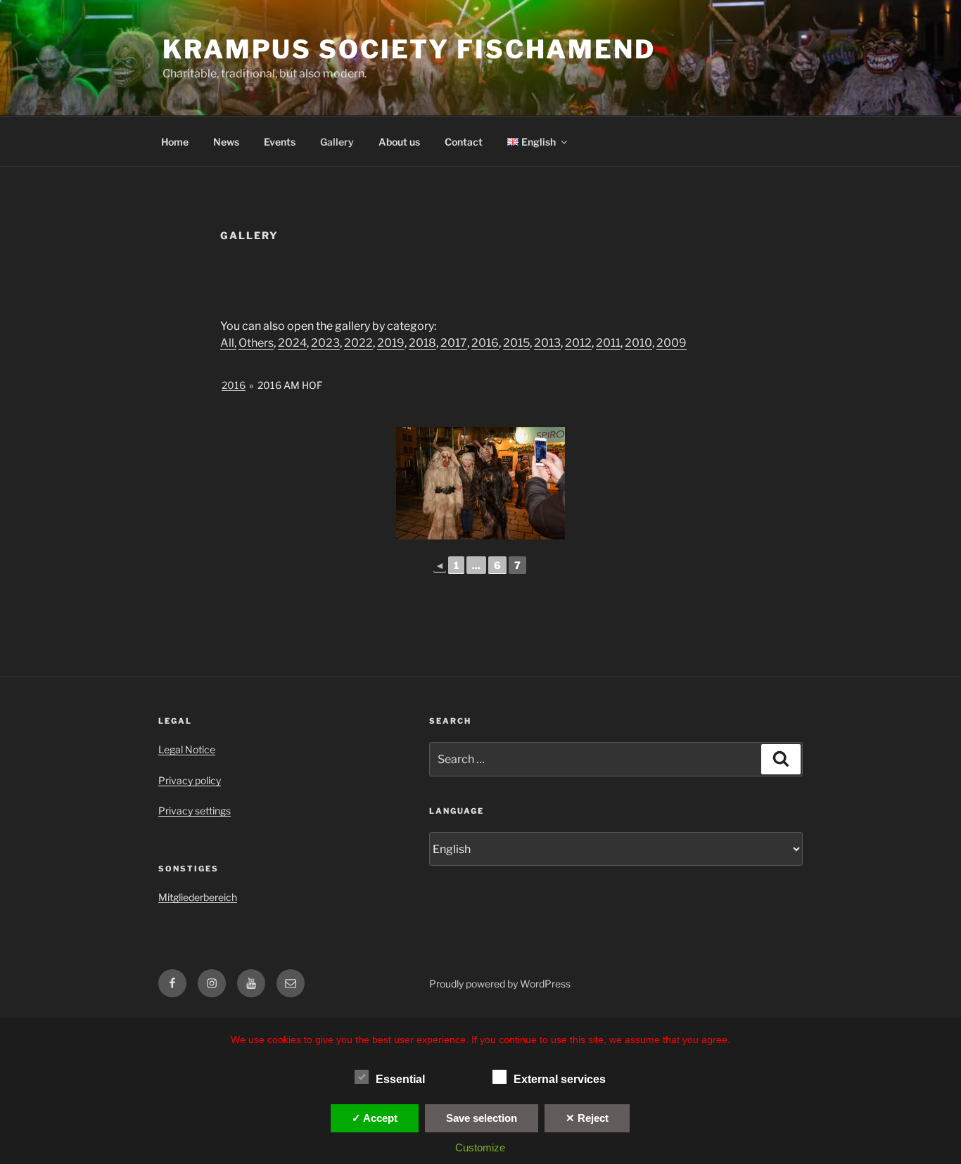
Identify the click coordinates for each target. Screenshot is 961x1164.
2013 (547, 343)
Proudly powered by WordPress (500, 984)
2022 (358, 343)
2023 (325, 343)
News (226, 142)
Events (279, 142)
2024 (292, 343)
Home (175, 142)
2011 (608, 343)
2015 (516, 343)
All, (228, 343)
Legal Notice (186, 749)
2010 (638, 343)
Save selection (481, 1118)
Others (256, 343)
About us (399, 142)
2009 (671, 343)
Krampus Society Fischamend (409, 49)
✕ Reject (587, 1118)
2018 (422, 343)
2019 (391, 343)
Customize (480, 1147)
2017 (453, 343)
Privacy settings (194, 811)
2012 (578, 343)
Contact (464, 142)
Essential (400, 1079)
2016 (485, 343)
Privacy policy (189, 780)
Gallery (337, 142)
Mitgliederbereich (197, 897)
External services (560, 1079)
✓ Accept (374, 1118)
